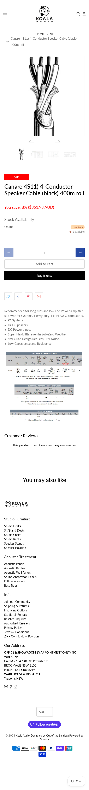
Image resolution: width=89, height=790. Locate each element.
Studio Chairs (12, 535)
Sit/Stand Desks (14, 530)
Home (39, 33)
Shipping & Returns (16, 606)
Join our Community (17, 601)
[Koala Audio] (44, 14)
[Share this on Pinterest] (28, 296)
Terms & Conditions (16, 632)
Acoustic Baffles (14, 568)
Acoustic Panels (14, 564)
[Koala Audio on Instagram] (15, 687)
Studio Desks (12, 526)
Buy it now (44, 276)
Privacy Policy (13, 627)
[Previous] (31, 142)
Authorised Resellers (17, 623)
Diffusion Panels (14, 581)
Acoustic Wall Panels (17, 572)
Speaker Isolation (15, 548)
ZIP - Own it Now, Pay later (21, 636)
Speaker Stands (14, 543)
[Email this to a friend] (39, 296)
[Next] (57, 142)
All (52, 33)
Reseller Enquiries (15, 619)
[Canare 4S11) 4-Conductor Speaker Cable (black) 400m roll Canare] (44, 96)
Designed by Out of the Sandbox (50, 735)
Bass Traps (10, 585)
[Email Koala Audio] (6, 687)
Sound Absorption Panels (20, 577)
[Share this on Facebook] (18, 296)
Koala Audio (23, 735)
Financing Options (16, 610)
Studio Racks (12, 539)
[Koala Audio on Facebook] (11, 687)
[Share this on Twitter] (8, 296)
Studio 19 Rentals (15, 614)
